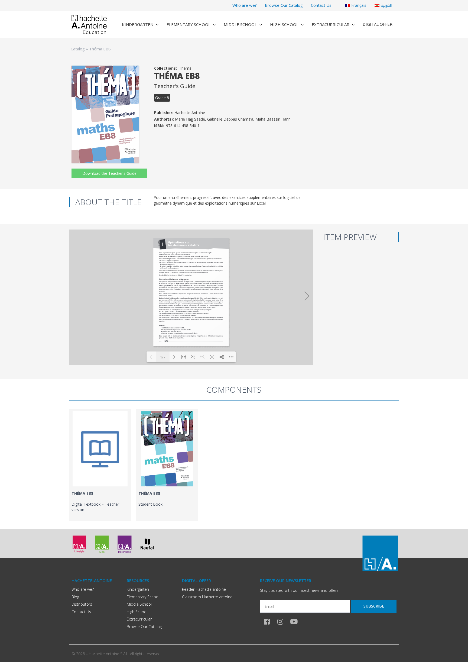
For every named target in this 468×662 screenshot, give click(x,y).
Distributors (82, 604)
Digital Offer (377, 24)
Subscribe (373, 606)
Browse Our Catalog (284, 5)
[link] (100, 465)
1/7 (162, 357)
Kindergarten (137, 24)
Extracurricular (330, 24)
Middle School (240, 24)
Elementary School (188, 24)
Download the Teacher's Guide (109, 173)
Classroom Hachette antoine (207, 596)
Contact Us (321, 5)
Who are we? (244, 5)
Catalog (78, 48)
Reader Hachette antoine (204, 589)
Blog (75, 596)
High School (284, 24)
